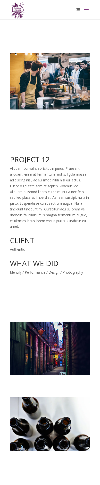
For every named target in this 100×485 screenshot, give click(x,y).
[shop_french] (50, 109)
